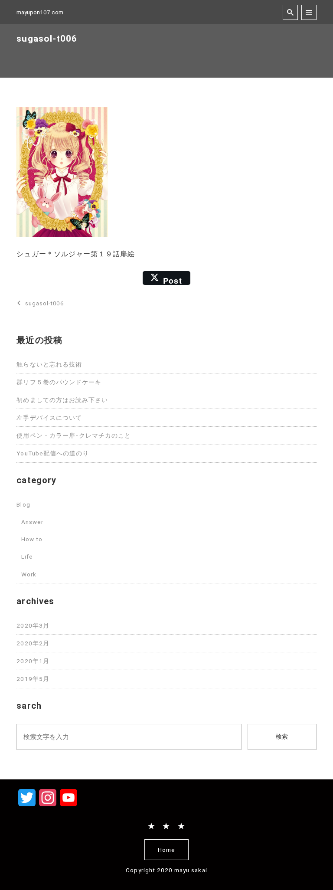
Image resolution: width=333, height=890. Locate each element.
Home (166, 849)
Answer (32, 521)
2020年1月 (32, 661)
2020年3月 (32, 625)
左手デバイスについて (49, 417)
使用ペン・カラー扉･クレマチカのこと (73, 435)
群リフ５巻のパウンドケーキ (58, 382)
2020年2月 (32, 643)
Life (27, 556)
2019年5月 (32, 678)
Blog (23, 504)
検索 (282, 736)
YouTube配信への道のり (52, 453)
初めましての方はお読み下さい (62, 399)
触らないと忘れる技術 (49, 364)
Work (28, 574)
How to (31, 539)
